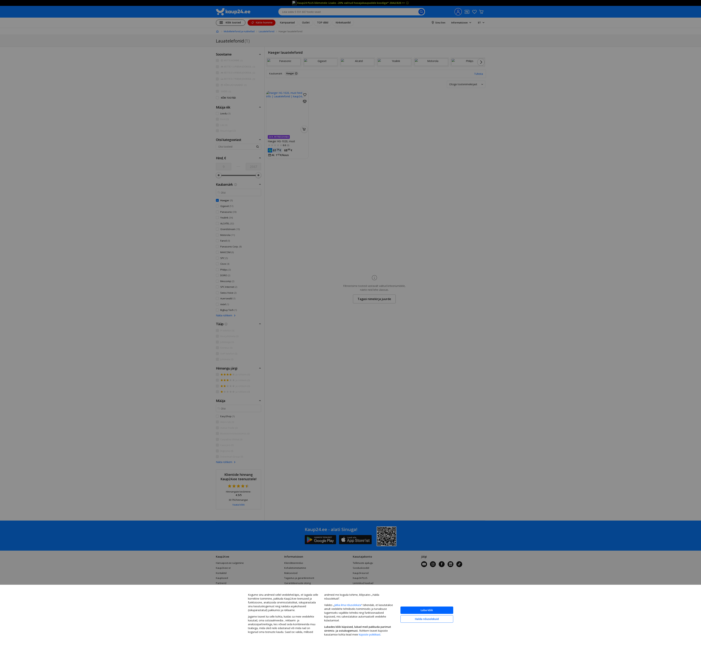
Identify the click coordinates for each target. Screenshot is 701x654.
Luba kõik (427, 610)
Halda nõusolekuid (427, 619)
